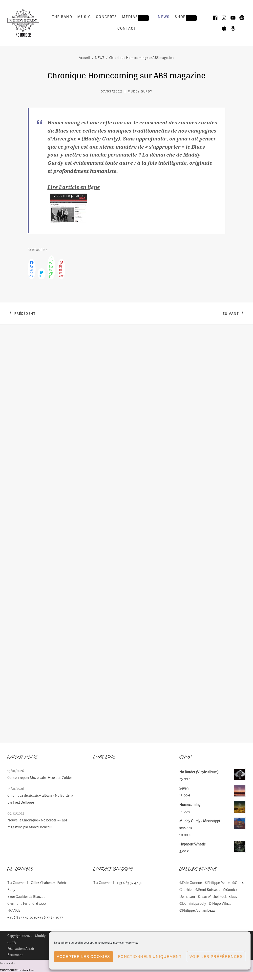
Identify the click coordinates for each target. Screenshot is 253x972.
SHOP (188, 18)
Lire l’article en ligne (73, 186)
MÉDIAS (137, 18)
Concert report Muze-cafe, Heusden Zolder (39, 777)
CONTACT (126, 28)
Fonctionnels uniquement (150, 957)
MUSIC (84, 17)
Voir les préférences (216, 957)
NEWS (164, 17)
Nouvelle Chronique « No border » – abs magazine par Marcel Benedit (37, 823)
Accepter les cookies (83, 957)
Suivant (234, 314)
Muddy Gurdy (140, 91)
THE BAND (62, 17)
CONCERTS (106, 17)
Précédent (24, 314)
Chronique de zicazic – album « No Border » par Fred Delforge (40, 799)
